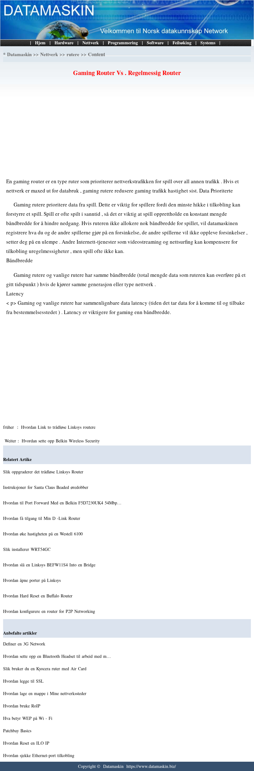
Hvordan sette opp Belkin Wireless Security (61, 441)
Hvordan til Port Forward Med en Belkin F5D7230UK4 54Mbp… (62, 503)
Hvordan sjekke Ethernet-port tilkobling (39, 755)
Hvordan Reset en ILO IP (27, 743)
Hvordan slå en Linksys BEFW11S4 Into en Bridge (50, 565)
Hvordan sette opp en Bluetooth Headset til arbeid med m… (57, 656)
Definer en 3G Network (25, 644)
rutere (73, 54)
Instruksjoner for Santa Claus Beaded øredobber (46, 487)
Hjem (40, 42)
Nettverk (90, 42)
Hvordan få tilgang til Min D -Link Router (42, 518)
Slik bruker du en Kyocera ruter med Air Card (45, 668)
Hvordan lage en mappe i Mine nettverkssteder (45, 693)
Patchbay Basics (18, 730)
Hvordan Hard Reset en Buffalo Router (38, 596)
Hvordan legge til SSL (24, 681)
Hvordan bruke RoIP (22, 706)
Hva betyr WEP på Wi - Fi (28, 718)
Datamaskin (19, 54)
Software (155, 42)
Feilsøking (182, 42)
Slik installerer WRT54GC (27, 549)
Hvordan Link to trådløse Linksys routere (59, 427)
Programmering (123, 42)
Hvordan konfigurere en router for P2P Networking (50, 611)
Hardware (64, 42)
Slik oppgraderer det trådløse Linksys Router (44, 472)
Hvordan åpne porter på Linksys (32, 580)
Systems (207, 42)
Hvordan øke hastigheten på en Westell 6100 (43, 534)
